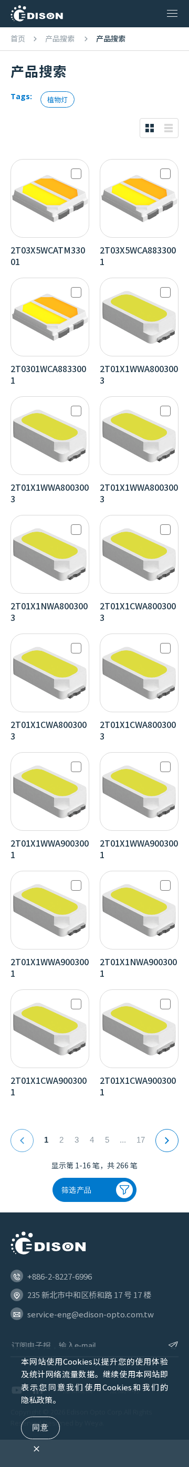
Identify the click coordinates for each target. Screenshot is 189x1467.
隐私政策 (36, 1399)
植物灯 (57, 99)
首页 (17, 39)
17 (140, 1139)
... (123, 1139)
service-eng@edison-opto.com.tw (90, 1314)
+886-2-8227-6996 (59, 1276)
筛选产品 (76, 1190)
